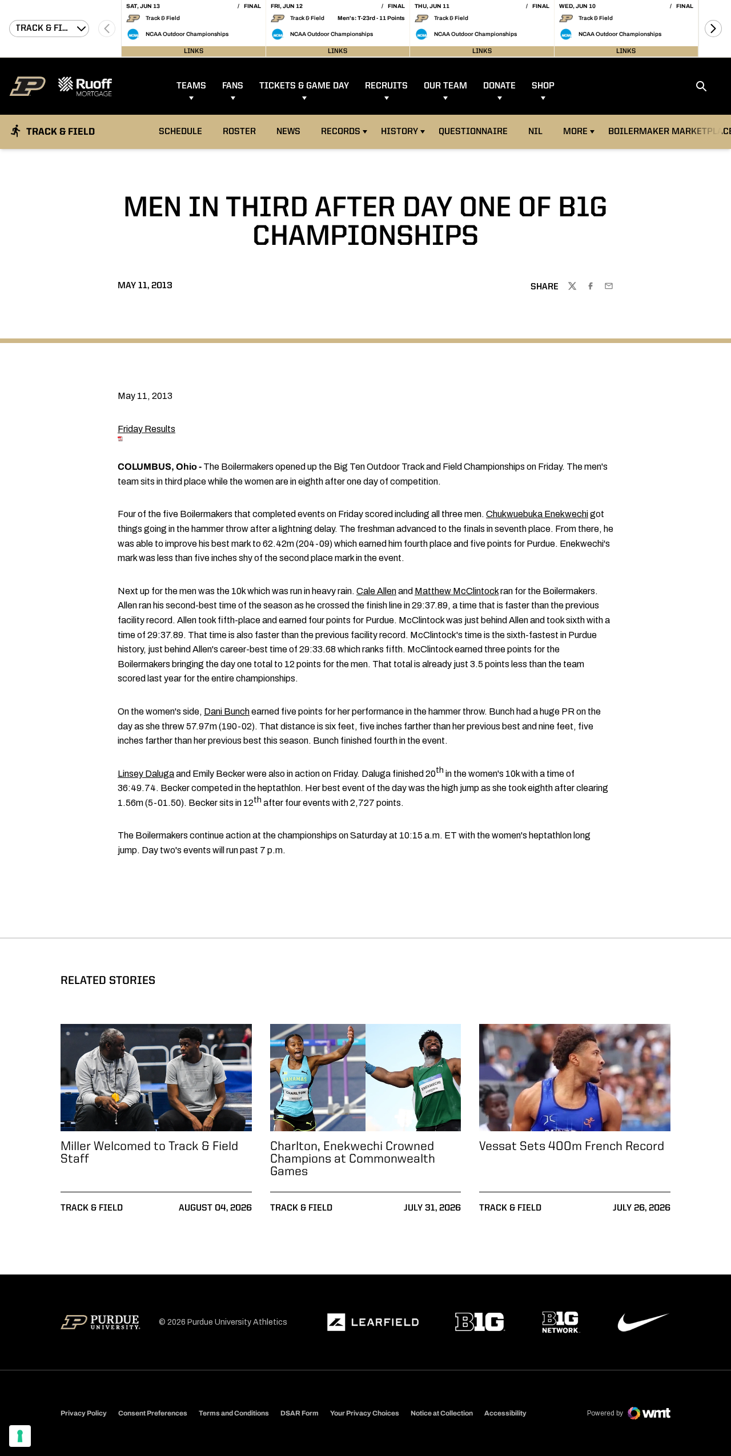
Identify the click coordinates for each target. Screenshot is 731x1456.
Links (193, 51)
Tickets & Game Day (304, 86)
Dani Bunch (227, 711)
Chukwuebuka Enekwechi (537, 514)
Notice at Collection (442, 1413)
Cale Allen (376, 591)
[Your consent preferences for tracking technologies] (20, 1436)
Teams (191, 86)
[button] (713, 28)
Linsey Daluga (146, 774)
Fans (232, 86)
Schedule (180, 131)
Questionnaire (473, 131)
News (288, 131)
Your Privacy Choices (364, 1413)
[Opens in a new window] (373, 1322)
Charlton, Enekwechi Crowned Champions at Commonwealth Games (352, 1159)
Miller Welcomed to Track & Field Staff (149, 1152)
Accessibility (505, 1413)
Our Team (445, 86)
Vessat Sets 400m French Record (571, 1146)
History (399, 131)
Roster (239, 131)
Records (340, 131)
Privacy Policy (84, 1413)
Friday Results (146, 429)
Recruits (386, 86)
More (575, 131)
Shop (543, 86)
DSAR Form (299, 1413)
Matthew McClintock (457, 591)
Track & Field (92, 1208)
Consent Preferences (152, 1413)
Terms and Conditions (234, 1413)
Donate (499, 86)
